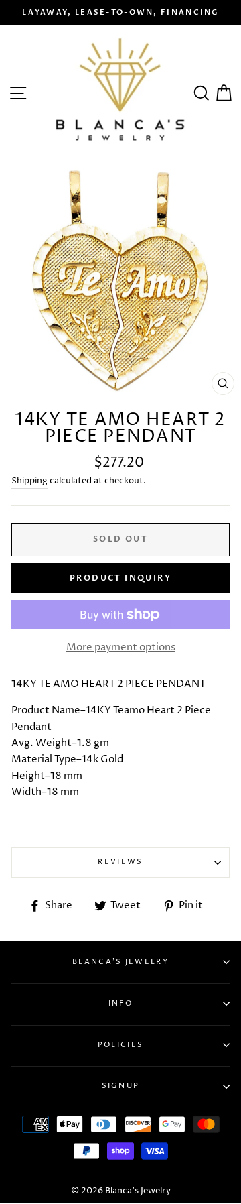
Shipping (29, 481)
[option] (120, 13)
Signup (121, 1086)
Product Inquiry (120, 578)
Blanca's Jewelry (120, 962)
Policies (120, 1045)
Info (120, 1003)
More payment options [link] (120, 647)
